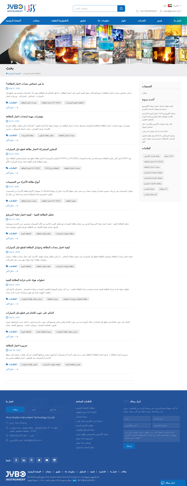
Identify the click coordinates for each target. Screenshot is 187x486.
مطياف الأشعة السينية (85, 425)
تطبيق (83, 20)
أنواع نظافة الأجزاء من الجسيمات (23, 181)
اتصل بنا (177, 20)
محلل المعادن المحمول (85, 447)
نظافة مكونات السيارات (65, 233)
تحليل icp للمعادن (83, 443)
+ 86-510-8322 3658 (19, 435)
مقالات (144, 93)
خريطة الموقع (33, 480)
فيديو (159, 20)
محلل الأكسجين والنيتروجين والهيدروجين (92, 434)
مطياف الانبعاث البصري (152, 183)
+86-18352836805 (148, 11)
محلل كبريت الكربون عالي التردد (89, 421)
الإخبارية (102, 471)
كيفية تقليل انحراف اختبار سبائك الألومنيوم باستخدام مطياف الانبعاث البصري (157, 107)
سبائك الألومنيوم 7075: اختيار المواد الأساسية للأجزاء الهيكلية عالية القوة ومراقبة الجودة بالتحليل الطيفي (159, 116)
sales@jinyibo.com (172, 11)
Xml (42, 480)
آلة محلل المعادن (150, 194)
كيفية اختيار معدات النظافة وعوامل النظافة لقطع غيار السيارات (38, 247)
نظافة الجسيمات (27, 135)
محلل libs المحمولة (84, 438)
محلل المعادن (149, 189)
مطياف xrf (163, 189)
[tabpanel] (34, 429)
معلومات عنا (103, 20)
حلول (123, 20)
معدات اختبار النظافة (151, 167)
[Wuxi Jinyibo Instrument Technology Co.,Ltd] (21, 8)
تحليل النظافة (71, 201)
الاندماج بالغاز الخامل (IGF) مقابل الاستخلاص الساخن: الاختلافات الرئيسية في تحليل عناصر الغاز (158, 139)
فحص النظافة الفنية (73, 364)
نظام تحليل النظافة (43, 233)
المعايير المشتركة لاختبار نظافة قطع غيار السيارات (31, 149)
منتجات (36, 20)
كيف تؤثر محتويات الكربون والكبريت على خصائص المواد (157, 125)
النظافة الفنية (26, 233)
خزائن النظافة (52, 299)
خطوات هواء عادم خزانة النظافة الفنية (25, 280)
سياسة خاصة (50, 480)
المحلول (82, 471)
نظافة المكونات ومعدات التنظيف (75, 299)
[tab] (15, 409)
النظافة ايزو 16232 (52, 168)
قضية (92, 471)
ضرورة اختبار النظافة (16, 345)
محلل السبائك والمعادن (85, 430)
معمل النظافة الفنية (43, 332)
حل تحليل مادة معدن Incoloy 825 (155, 131)
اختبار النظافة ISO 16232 (153, 161)
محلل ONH (168, 156)
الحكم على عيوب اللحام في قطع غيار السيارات (30, 312)
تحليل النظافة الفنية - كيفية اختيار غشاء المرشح (30, 214)
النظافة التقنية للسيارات (75, 103)
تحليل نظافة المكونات (29, 364)
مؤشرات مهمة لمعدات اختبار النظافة (24, 116)
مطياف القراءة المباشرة (153, 172)
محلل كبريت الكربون (151, 156)
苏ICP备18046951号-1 (86, 480)
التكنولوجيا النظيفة (59, 20)
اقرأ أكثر (10, 107)
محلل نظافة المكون (46, 135)
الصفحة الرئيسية (13, 20)
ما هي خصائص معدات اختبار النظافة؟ (25, 83)
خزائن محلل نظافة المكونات (31, 299)
